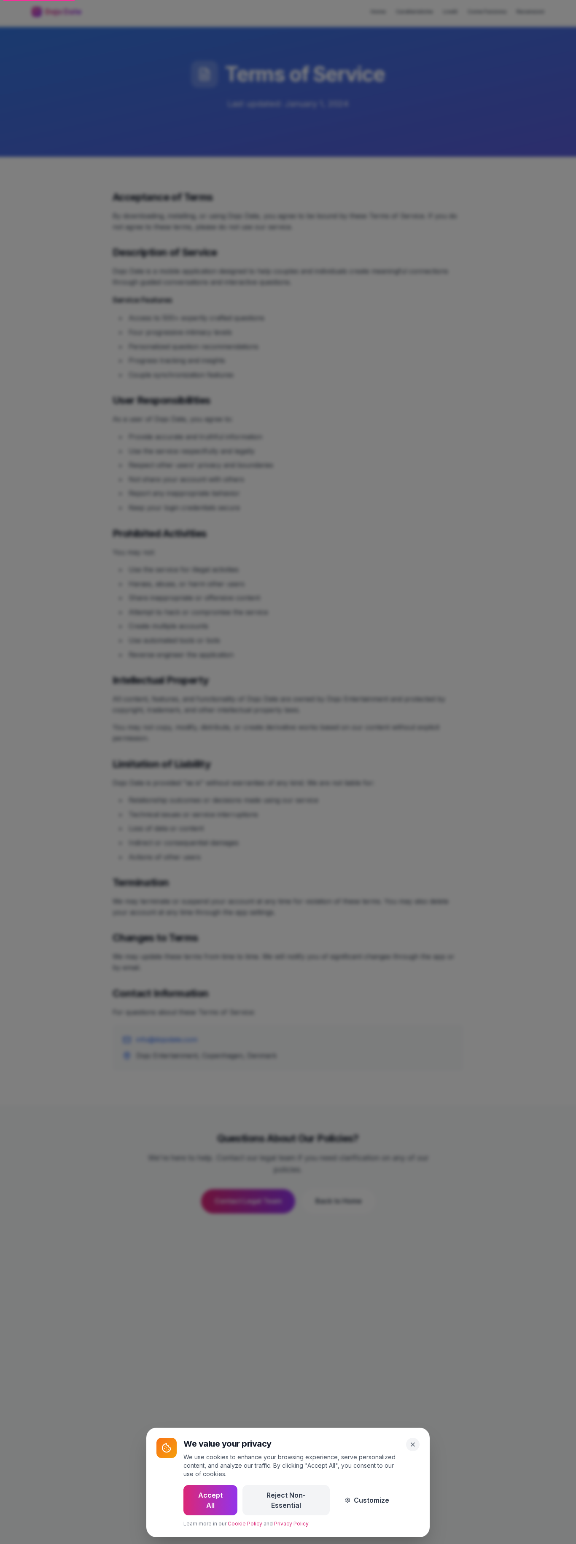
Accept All (210, 1500)
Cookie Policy (245, 1523)
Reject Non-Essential (286, 1500)
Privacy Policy (291, 1523)
